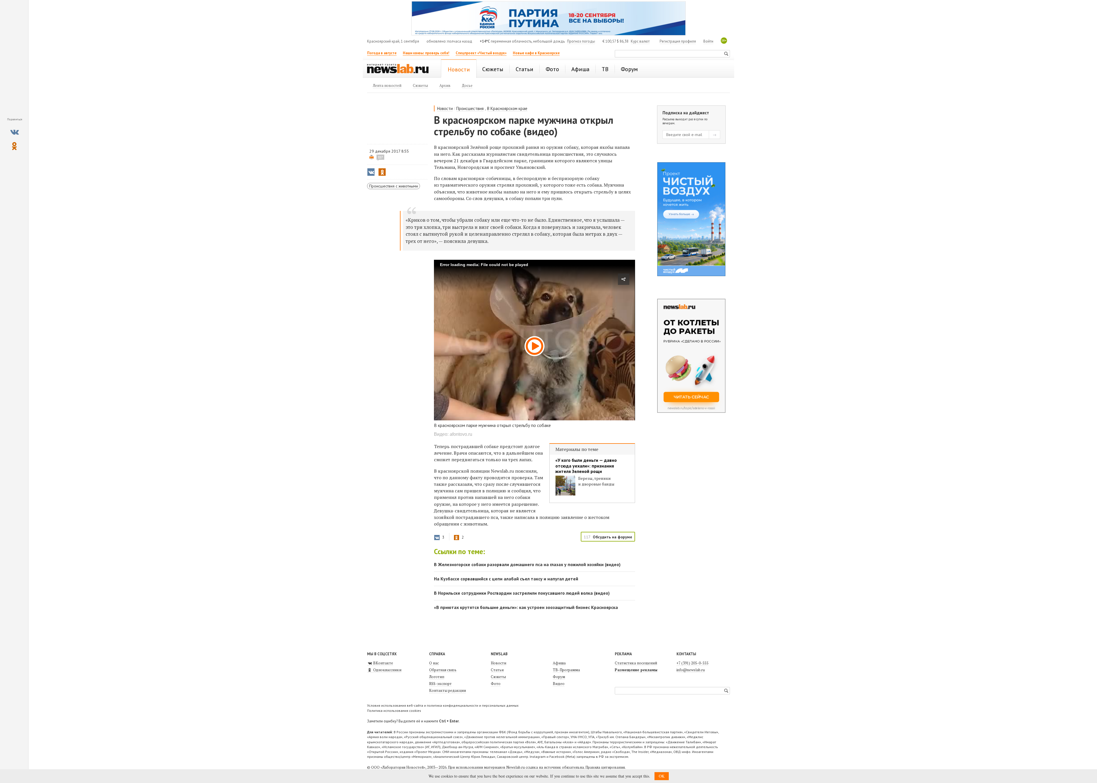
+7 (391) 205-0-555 (692, 663)
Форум (559, 676)
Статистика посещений (636, 663)
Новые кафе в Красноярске (536, 53)
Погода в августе (382, 53)
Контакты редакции (447, 690)
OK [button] (661, 776)
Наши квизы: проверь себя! (426, 53)
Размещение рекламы (636, 669)
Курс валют (640, 41)
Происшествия (470, 108)
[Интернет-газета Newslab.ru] (400, 69)
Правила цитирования (605, 767)
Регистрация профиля (678, 41)
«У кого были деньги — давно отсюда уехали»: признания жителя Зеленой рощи (586, 466)
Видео (558, 683)
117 (380, 157)
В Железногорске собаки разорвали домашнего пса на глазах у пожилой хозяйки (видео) (527, 564)
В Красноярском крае (507, 108)
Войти (708, 41)
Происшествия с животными (393, 186)
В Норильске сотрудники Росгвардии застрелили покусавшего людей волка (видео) (522, 593)
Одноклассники (386, 669)
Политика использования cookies (394, 710)
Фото (496, 683)
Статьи (497, 669)
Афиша (559, 663)
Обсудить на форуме (612, 537)
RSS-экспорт (440, 683)
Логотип (436, 676)
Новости (445, 108)
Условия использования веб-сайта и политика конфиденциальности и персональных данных (443, 705)
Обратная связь (443, 669)
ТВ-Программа (566, 669)
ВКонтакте (382, 663)
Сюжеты (498, 676)
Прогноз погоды (581, 41)
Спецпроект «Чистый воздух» (481, 53)
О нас (434, 663)
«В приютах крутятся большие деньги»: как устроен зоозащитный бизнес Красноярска (526, 607)
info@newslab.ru (690, 669)
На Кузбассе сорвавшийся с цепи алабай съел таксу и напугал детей (506, 579)
